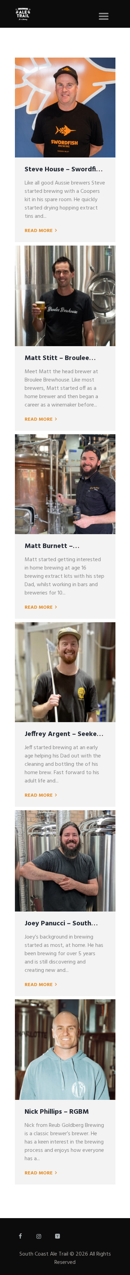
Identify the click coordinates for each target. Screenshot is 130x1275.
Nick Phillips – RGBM (57, 1112)
